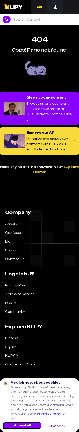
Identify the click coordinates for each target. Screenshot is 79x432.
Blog (9, 241)
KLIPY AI (12, 356)
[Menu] (71, 7)
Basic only (58, 426)
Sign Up (11, 338)
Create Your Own (20, 364)
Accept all (22, 425)
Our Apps (13, 233)
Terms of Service (20, 294)
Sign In (10, 347)
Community (15, 312)
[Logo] (13, 7)
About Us (13, 224)
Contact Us (14, 259)
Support (12, 250)
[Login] (55, 7)
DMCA (10, 303)
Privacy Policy (50, 414)
